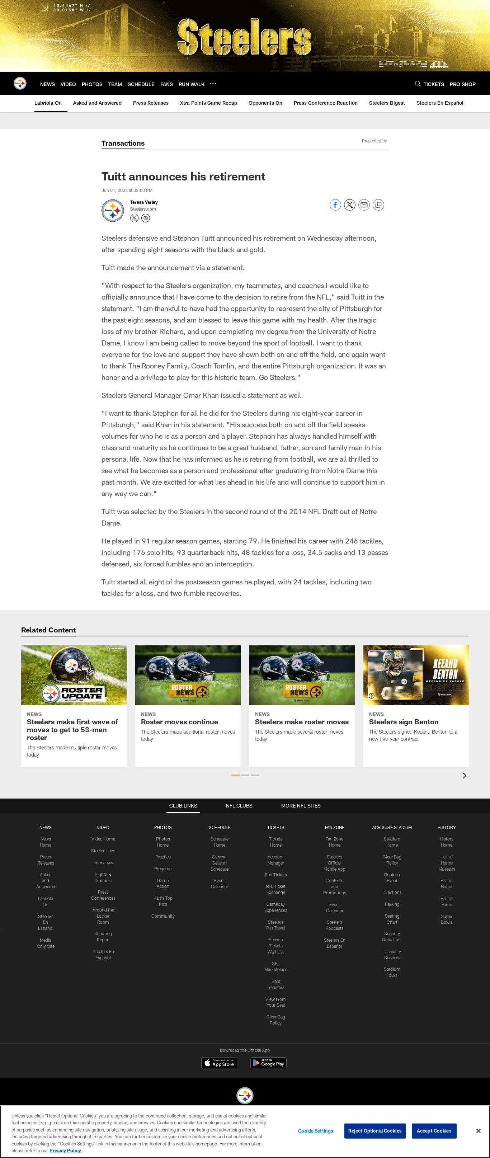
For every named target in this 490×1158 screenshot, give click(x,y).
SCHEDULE (219, 827)
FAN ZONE (334, 827)
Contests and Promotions (334, 886)
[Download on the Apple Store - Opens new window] (219, 1064)
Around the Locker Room (103, 915)
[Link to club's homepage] (20, 83)
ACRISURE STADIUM (392, 827)
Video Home (103, 838)
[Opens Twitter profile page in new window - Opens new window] (134, 218)
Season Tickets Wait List (276, 945)
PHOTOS (163, 827)
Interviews (103, 862)
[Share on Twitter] (349, 209)
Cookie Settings (315, 1131)
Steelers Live (103, 850)
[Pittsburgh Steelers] (245, 1096)
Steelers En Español (45, 922)
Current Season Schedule (219, 862)
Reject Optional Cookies (375, 1131)
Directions (392, 892)
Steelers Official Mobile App (334, 862)
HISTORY (447, 827)
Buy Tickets (276, 874)
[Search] (418, 83)
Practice (163, 856)
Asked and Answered (45, 880)
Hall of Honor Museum (446, 862)
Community (163, 915)
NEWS (45, 827)
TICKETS (275, 827)
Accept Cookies (434, 1131)
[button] (235, 775)
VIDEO (103, 827)
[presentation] (466, 776)
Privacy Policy (65, 1150)
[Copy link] (378, 205)
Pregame (162, 868)
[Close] (478, 1131)
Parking (392, 904)
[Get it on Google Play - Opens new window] (268, 1066)
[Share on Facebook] (335, 209)
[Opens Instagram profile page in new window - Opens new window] (145, 218)
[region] (245, 1131)
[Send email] (364, 209)
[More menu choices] (213, 83)
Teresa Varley (143, 201)
